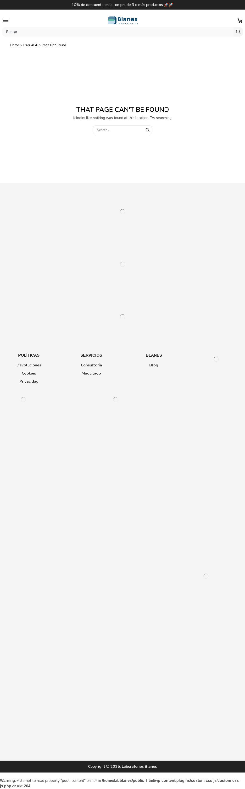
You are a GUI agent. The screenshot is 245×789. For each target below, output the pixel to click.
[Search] (238, 32)
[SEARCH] (147, 129)
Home (14, 45)
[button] (6, 20)
